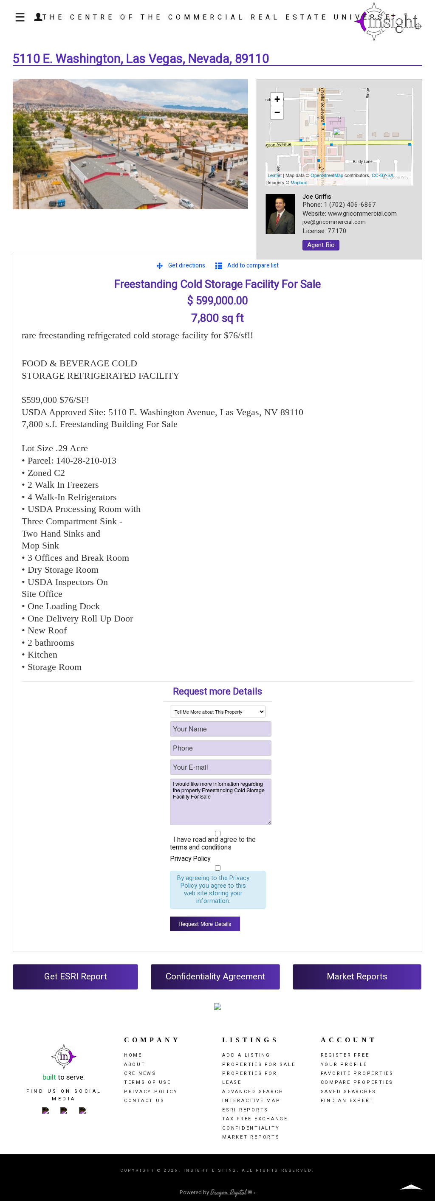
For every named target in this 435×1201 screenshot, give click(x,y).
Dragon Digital (228, 1192)
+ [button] (277, 99)
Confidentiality (251, 1128)
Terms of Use (147, 1082)
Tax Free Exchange (255, 1118)
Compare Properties (357, 1082)
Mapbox (299, 182)
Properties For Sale (258, 1064)
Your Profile (344, 1064)
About (135, 1064)
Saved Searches (349, 1091)
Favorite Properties (357, 1073)
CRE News (140, 1073)
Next (235, 152)
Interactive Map (251, 1100)
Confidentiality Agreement (215, 976)
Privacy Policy (190, 859)
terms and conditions (201, 847)
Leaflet (275, 175)
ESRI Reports (245, 1110)
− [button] (277, 112)
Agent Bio (321, 245)
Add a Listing (246, 1055)
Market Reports (357, 976)
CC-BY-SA (382, 175)
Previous (25, 152)
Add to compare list (253, 265)
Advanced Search (252, 1091)
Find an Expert (347, 1100)
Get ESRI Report (75, 976)
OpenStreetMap (327, 175)
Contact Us (144, 1100)
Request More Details (205, 924)
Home (133, 1055)
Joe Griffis (316, 196)
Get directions (186, 265)
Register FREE (345, 1055)
